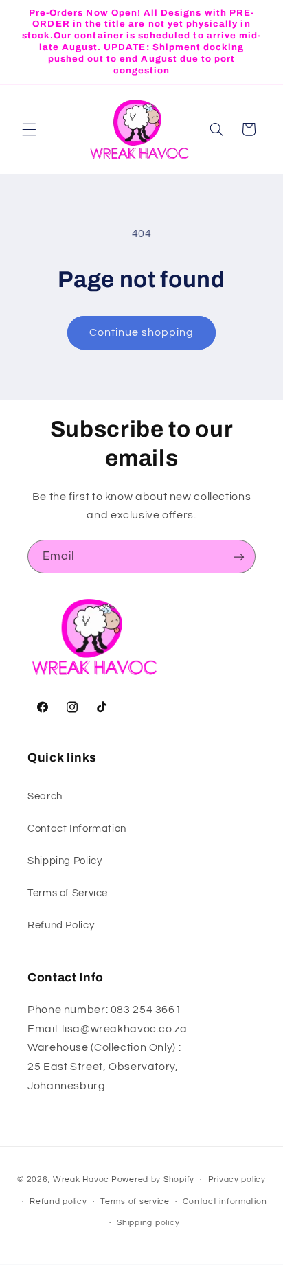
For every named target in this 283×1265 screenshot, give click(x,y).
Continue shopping (141, 332)
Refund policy (58, 1201)
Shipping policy (148, 1223)
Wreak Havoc (81, 1179)
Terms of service (135, 1201)
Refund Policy (60, 925)
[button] (29, 129)
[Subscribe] (239, 556)
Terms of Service (67, 893)
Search (45, 796)
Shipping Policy (64, 861)
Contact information (225, 1201)
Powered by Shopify (152, 1179)
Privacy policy (237, 1179)
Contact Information (76, 828)
